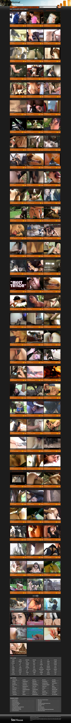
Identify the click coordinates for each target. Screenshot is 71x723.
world (48, 522)
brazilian (47, 132)
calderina (49, 667)
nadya (29, 114)
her (29, 203)
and (31, 114)
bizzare (32, 291)
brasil (32, 380)
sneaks (28, 672)
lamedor (42, 664)
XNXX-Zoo (33, 691)
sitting (48, 43)
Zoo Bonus (43, 3)
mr (46, 309)
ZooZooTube (54, 691)
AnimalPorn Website (45, 684)
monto (56, 670)
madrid (42, 670)
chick (49, 132)
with (51, 238)
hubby (21, 659)
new (29, 557)
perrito (49, 672)
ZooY (42, 689)
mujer (49, 670)
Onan (13, 686)
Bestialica (53, 681)
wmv (15, 185)
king (29, 43)
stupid (14, 661)
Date (35, 7)
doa (42, 659)
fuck (47, 61)
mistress (21, 661)
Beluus (53, 686)
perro (35, 667)
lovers (13, 203)
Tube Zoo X (43, 694)
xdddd (35, 672)
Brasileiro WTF (54, 689)
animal (47, 185)
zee (13, 185)
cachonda (35, 670)
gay (29, 327)
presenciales (42, 669)
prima (49, 664)
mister (50, 167)
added (14, 659)
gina (42, 661)
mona (13, 672)
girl (31, 309)
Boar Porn (43, 679)
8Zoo (52, 684)
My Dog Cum (14, 684)
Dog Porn (33, 679)
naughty (28, 664)
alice (12, 362)
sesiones (42, 667)
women (28, 666)
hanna (33, 203)
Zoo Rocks (14, 694)
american (48, 362)
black (33, 415)
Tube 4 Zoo (33, 686)
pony (14, 79)
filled (48, 486)
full (17, 522)
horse (12, 43)
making (15, 309)
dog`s (21, 672)
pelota (35, 669)
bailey (21, 667)
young (29, 415)
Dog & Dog (33, 681)
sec (21, 666)
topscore (47, 415)
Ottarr (23, 692)
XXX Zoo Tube (44, 692)
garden (47, 238)
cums (31, 61)
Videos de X (44, 686)
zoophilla (15, 256)
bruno (16, 203)
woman (13, 309)
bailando (49, 666)
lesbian (30, 522)
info (46, 256)
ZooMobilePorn (34, 684)
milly (12, 415)
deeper (14, 670)
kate (32, 114)
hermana (56, 659)
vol (28, 669)
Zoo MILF (57, 3)
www (49, 256)
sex (46, 167)
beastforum (51, 291)
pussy (33, 256)
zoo (50, 43)
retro (46, 203)
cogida (56, 661)
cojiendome (49, 669)
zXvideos (57, 2)
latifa (14, 415)
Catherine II (14, 692)
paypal (49, 661)
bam (31, 415)
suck (50, 203)
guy (12, 132)
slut (30, 167)
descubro (35, 659)
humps (31, 203)
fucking (49, 451)
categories (20, 7)
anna (49, 309)
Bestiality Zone (34, 694)
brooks (21, 669)
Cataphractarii (43, 2)
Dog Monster (34, 692)
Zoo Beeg (53, 679)
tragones (56, 669)
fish (33, 43)
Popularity (28, 7)
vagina (15, 238)
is (47, 380)
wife (13, 666)
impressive (27, 659)
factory (48, 167)
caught (14, 667)
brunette (49, 238)
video (35, 661)
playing (32, 167)
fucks (16, 79)
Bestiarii (23, 694)
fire (14, 43)
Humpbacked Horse (25, 689)
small (33, 504)
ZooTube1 (43, 691)
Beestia (23, 691)
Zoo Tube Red (54, 694)
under (46, 291)
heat (14, 114)
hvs (12, 185)
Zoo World (53, 692)
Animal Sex (50, 2)
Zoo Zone (50, 3)
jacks (14, 132)
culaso (56, 667)
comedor (34, 433)
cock (48, 557)
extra (49, 415)
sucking (21, 670)
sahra (46, 327)
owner (50, 114)
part (46, 61)
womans (33, 61)
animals (31, 43)
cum (48, 79)
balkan (30, 291)
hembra (56, 664)
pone (56, 666)
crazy (29, 238)
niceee (13, 79)
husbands (28, 667)
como (56, 672)
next (37, 595)
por (49, 659)
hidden (14, 669)
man (46, 380)
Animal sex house (16, 3)
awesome (30, 380)
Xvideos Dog (58, 1)
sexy (35, 666)
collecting (49, 380)
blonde (16, 522)
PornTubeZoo (44, 681)
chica (35, 664)
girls (50, 362)
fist (31, 522)
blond (29, 132)
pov (42, 666)
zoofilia (30, 185)
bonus (51, 415)
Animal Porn (50, 1)
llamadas (42, 672)
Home (13, 7)
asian (29, 504)
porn (15, 114)
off (15, 132)
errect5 (49, 504)
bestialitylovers (15, 486)
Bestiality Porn (24, 686)
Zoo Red (42, 1)
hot (29, 167)
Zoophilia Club (34, 689)
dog (47, 309)
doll (31, 504)
